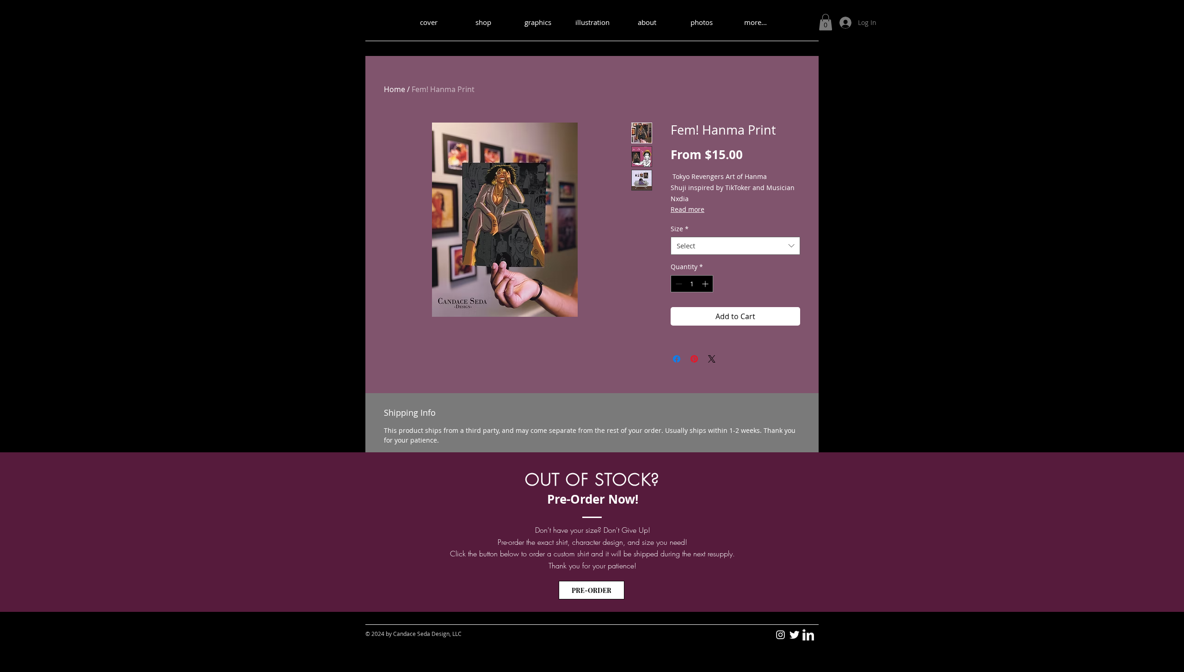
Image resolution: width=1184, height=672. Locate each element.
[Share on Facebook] (676, 358)
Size (680, 228)
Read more (687, 209)
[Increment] (706, 284)
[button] (825, 22)
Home (394, 89)
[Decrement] (678, 284)
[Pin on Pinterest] (694, 358)
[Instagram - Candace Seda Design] (780, 635)
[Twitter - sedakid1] (794, 635)
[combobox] (735, 246)
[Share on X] (711, 358)
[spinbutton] (692, 284)
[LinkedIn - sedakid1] (808, 635)
